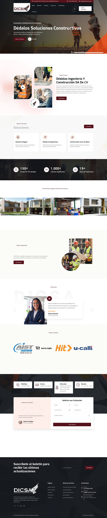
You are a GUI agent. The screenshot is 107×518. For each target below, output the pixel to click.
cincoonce (91, 515)
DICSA (20, 515)
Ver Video (34, 32)
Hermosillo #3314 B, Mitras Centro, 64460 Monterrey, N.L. (46, 1)
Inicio (33, 5)
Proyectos (53, 5)
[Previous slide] (9, 34)
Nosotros (39, 5)
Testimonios (61, 5)
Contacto (34, 11)
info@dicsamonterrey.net (86, 1)
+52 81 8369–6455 (73, 1)
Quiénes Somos (51, 487)
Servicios (46, 5)
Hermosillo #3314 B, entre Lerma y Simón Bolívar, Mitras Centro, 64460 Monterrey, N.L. (89, 497)
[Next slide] (98, 34)
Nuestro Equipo (51, 489)
